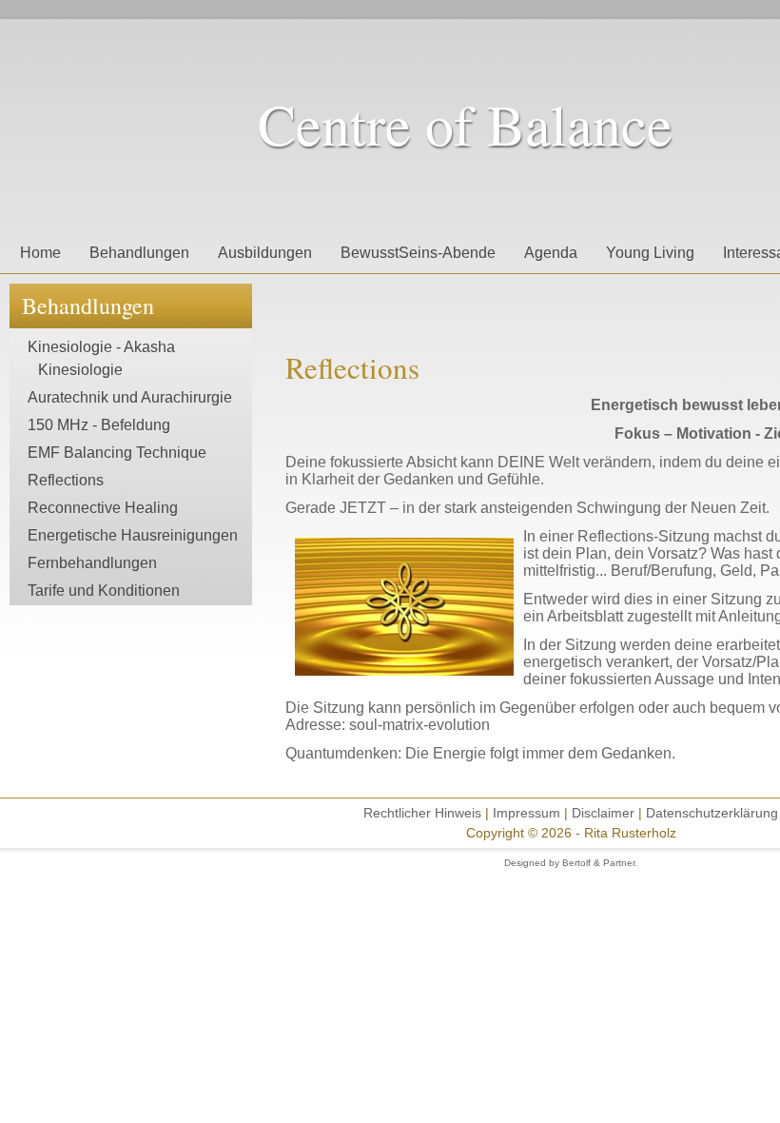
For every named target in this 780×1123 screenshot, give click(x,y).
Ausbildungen (265, 253)
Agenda (550, 253)
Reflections (66, 480)
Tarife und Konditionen (104, 590)
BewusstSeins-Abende (418, 253)
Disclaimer (605, 812)
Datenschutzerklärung (712, 812)
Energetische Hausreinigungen (133, 535)
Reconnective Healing (103, 508)
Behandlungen (139, 253)
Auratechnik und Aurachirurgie (130, 397)
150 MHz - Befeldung (99, 425)
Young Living (650, 253)
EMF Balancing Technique (117, 452)
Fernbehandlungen (92, 563)
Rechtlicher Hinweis (422, 812)
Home (40, 253)
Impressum (526, 812)
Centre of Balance (465, 124)
